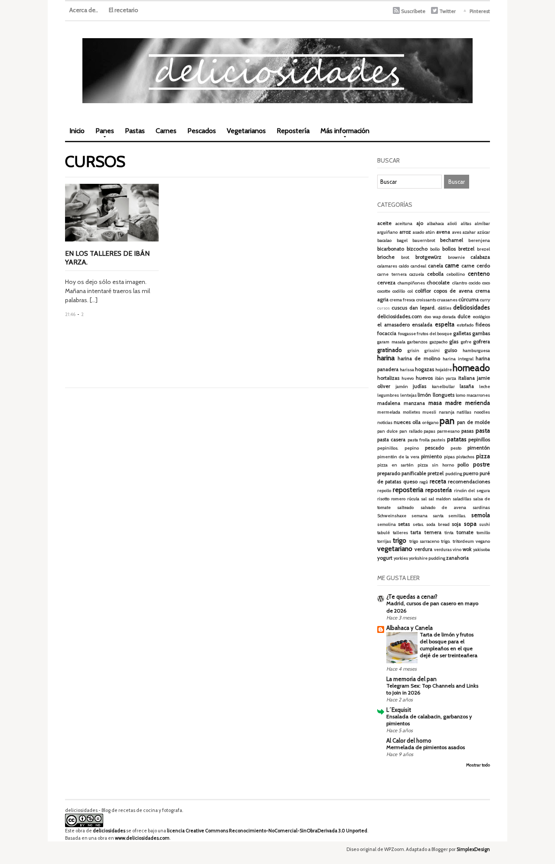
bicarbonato (390, 249)
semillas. (457, 515)
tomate (465, 532)
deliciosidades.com (399, 316)
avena (443, 232)
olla (416, 422)
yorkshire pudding (427, 558)
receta (438, 481)
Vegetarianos (246, 131)
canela (435, 266)
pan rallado (410, 431)
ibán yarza (445, 378)
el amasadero (393, 325)
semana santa (427, 515)
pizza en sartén (395, 465)
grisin (413, 350)
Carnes (166, 131)
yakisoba (481, 549)
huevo (408, 378)
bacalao (384, 240)
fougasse (407, 333)
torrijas (384, 541)
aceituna (403, 223)
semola (480, 515)
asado (418, 232)
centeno (479, 273)
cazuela (416, 274)
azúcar (483, 232)
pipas (449, 457)
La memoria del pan (411, 678)
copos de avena (453, 291)
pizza (483, 456)
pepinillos (479, 440)
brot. (405, 257)
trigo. (446, 541)
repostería (438, 489)
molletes (411, 412)
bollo (435, 249)
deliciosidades (471, 307)
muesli (429, 412)
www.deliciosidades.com (142, 838)
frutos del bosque (434, 333)
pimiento (431, 456)
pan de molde (473, 422)
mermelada (388, 412)
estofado (465, 325)
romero (398, 499)
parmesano (448, 431)
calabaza (480, 257)
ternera (432, 532)
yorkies (401, 558)
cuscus (399, 308)
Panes (102, 134)
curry (485, 300)
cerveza (386, 283)
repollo (384, 490)
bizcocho (417, 249)
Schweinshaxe (391, 515)
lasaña (467, 386)
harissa (407, 369)
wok (467, 549)
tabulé (383, 532)
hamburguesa (476, 350)
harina (386, 358)
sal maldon (439, 499)
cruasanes (447, 300)
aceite (384, 223)
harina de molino (419, 358)
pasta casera (391, 440)
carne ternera (392, 274)
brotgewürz (428, 257)
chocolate (438, 283)
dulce (463, 316)
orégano (430, 422)
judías (419, 386)
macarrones (478, 395)
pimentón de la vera (398, 457)
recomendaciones (469, 482)
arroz (405, 232)
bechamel (451, 240)
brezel (483, 249)
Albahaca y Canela (409, 627)
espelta (444, 324)
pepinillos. (387, 448)
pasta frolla (419, 440)
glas (453, 342)
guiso (450, 350)
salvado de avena (443, 507)
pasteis (438, 440)
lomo (460, 395)
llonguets (443, 395)
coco (486, 283)
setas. (418, 524)
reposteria (408, 490)
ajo (419, 223)
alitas (466, 223)
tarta (416, 532)
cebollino (456, 274)
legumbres (388, 395)
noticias (384, 422)
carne (452, 265)
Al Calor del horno (408, 740)
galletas (462, 333)
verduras (443, 549)
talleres (400, 532)
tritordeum (463, 541)
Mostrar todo (478, 765)
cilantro (459, 283)
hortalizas (388, 378)
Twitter (447, 11)
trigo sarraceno (424, 541)
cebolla (435, 274)
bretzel (466, 249)
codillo (398, 291)
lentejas (408, 395)
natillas (464, 412)
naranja (446, 412)
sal (424, 499)
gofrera (481, 342)
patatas (457, 439)
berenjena (479, 240)
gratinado (389, 349)
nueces (402, 422)
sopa (470, 523)
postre (481, 464)
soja (456, 524)
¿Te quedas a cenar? (411, 596)
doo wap (432, 317)
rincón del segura (472, 490)
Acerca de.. (83, 10)
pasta (483, 430)
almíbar (482, 223)
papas (429, 431)
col (410, 291)
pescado (434, 448)
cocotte (383, 291)
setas (404, 524)
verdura (423, 549)
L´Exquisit (398, 709)
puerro (470, 473)
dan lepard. (422, 308)
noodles (482, 412)
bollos (449, 249)
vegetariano (394, 548)
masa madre (445, 402)
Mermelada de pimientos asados (425, 747)
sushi (484, 524)
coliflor (423, 291)
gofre (466, 342)
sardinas (481, 507)
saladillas (462, 499)
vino (457, 549)
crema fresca (402, 300)
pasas (467, 431)
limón (424, 395)
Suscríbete (413, 11)
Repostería (293, 131)
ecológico (481, 317)
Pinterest (480, 11)
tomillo (483, 532)
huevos (424, 378)
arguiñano (387, 232)
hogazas (424, 369)
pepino (412, 448)
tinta (449, 532)
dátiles (444, 308)
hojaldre (443, 369)
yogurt (384, 558)
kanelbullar (443, 386)
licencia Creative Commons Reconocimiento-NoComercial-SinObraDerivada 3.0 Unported (267, 831)
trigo (399, 540)
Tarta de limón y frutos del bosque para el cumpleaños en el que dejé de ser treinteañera (448, 645)
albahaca (435, 223)
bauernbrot (423, 240)
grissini (432, 350)
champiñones (411, 283)
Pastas (135, 131)
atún (430, 232)
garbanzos (417, 342)
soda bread (437, 524)
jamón (401, 386)
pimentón (478, 448)
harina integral (458, 359)
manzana (414, 403)
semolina (386, 524)
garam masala (391, 342)
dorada (449, 317)
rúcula (413, 499)
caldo (404, 266)
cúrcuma (468, 300)
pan (447, 420)
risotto (383, 499)
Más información (342, 134)
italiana (466, 378)
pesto (456, 448)
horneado (471, 367)
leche (484, 386)
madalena (388, 403)
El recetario (123, 10)
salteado (405, 507)
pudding (453, 473)
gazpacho (438, 342)
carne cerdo (475, 266)
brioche (386, 257)
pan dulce (387, 431)
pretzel (436, 473)
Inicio (77, 131)
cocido (474, 283)
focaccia (386, 333)
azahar (469, 232)
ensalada (422, 325)
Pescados (201, 131)
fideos (483, 325)
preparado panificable (401, 473)
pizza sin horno (436, 465)
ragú (423, 482)
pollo (463, 465)
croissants (426, 300)
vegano (483, 541)
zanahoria (457, 558)
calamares (387, 266)
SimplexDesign (473, 849)
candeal (418, 266)
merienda (477, 402)
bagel (402, 240)
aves (456, 232)
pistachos (465, 457)
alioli (452, 223)
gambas (481, 333)
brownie (456, 257)
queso (410, 482)
